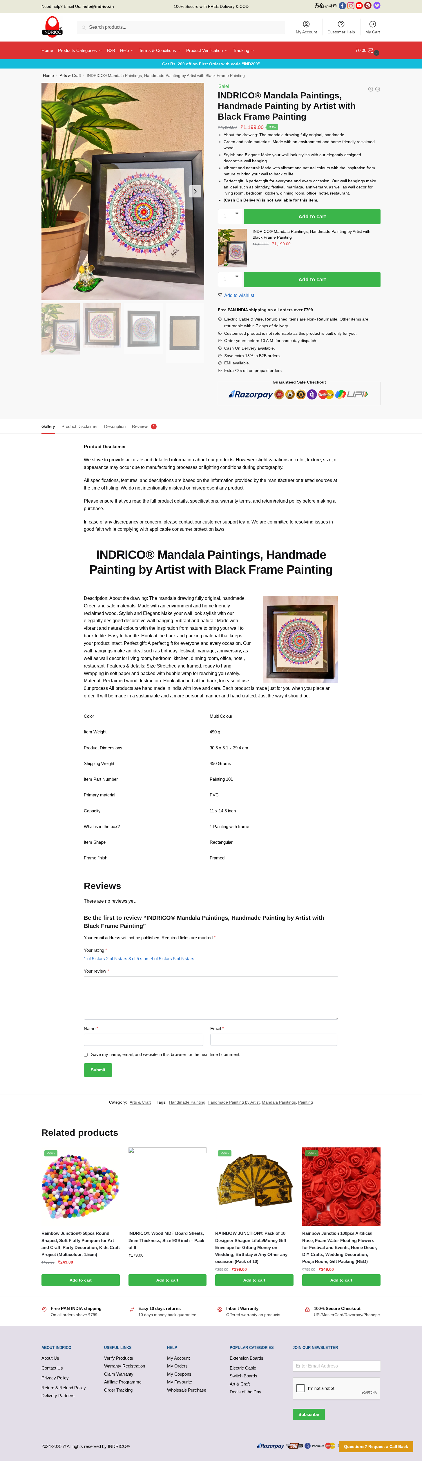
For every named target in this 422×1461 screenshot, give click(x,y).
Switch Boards (243, 1375)
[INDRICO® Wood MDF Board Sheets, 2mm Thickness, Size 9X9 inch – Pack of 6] (167, 1186)
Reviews (140, 426)
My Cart (372, 32)
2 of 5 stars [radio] (116, 958)
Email (217, 1028)
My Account (306, 32)
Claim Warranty (118, 1374)
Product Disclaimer (79, 426)
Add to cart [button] (81, 1280)
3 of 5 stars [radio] (139, 958)
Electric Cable (243, 1367)
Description (115, 426)
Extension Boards (246, 1358)
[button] (237, 213)
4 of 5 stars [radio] (161, 958)
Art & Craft (240, 1383)
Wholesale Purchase (186, 1390)
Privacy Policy (55, 1377)
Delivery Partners (58, 1395)
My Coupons (179, 1374)
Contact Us (52, 1367)
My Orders (177, 1365)
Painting (305, 1102)
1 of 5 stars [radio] (94, 958)
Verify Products (118, 1358)
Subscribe (308, 1414)
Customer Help (341, 32)
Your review (96, 971)
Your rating (95, 950)
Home (48, 75)
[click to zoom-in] (122, 191)
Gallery (48, 426)
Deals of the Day (245, 1391)
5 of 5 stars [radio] (183, 958)
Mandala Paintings (279, 1102)
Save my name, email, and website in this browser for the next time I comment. (165, 1054)
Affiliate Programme (123, 1381)
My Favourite (179, 1381)
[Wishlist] (111, 1156)
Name (91, 1028)
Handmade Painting (187, 1102)
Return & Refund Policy (63, 1387)
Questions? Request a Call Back (376, 1446)
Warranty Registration (124, 1365)
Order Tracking (118, 1390)
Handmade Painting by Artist (234, 1102)
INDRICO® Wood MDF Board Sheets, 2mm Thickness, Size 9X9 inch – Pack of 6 (166, 1240)
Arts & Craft (70, 75)
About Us (50, 1358)
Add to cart (312, 216)
